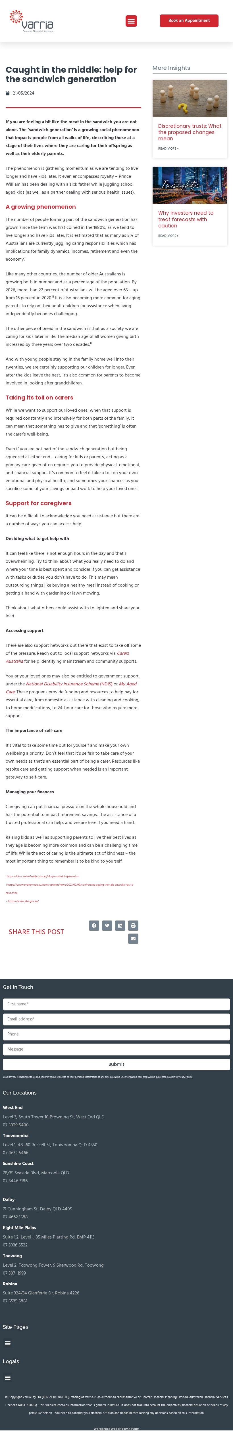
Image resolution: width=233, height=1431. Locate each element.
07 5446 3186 (15, 1181)
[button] (131, 21)
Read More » (168, 149)
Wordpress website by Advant (117, 1429)
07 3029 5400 (16, 1125)
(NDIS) (69, 684)
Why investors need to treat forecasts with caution (185, 219)
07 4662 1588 (15, 1217)
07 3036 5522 (15, 1245)
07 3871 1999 (14, 1273)
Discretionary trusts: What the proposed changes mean (190, 132)
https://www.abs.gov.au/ (23, 901)
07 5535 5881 (15, 1301)
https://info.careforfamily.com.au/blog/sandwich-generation (43, 876)
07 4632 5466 (15, 1153)
